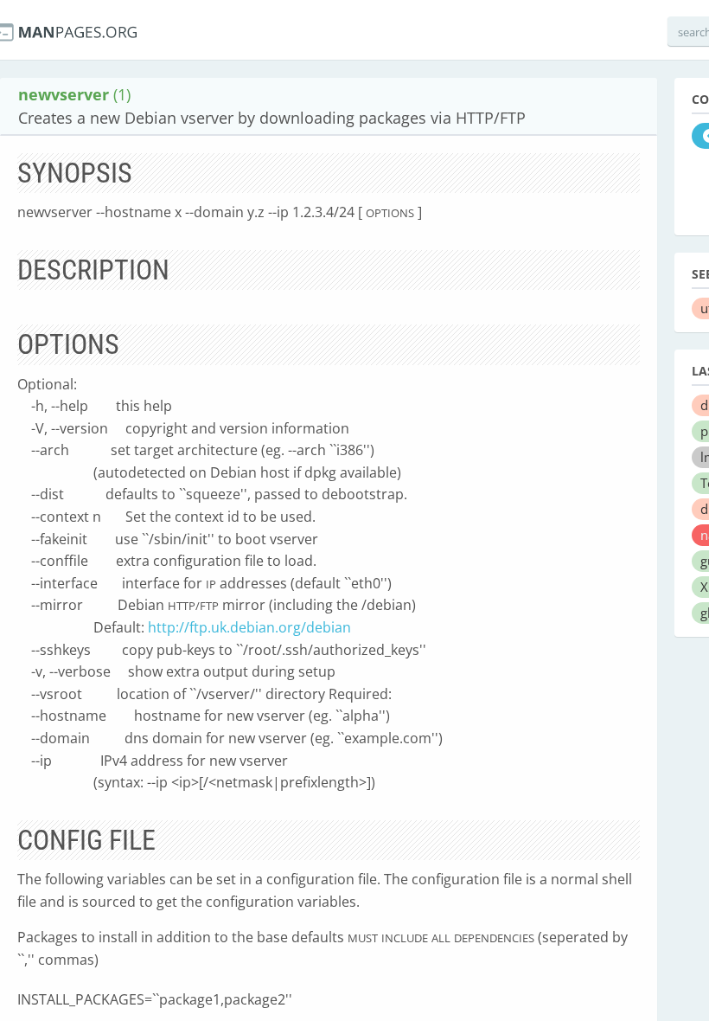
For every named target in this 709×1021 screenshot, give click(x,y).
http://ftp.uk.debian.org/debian (249, 627)
